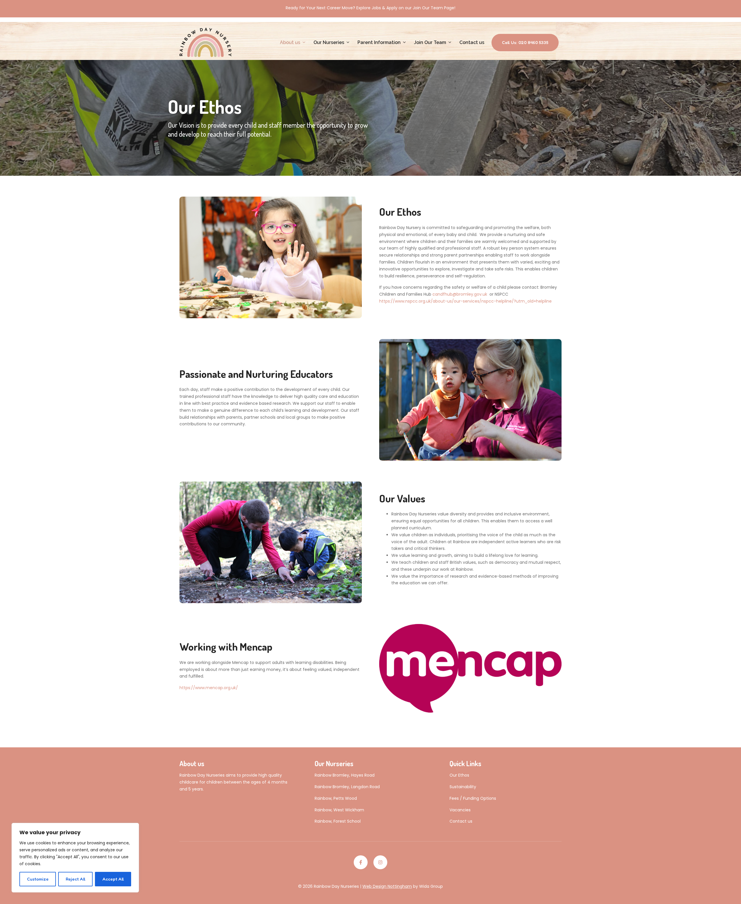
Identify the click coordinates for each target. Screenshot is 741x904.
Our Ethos (459, 775)
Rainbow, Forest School (338, 821)
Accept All (113, 879)
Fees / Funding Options (473, 798)
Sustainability (463, 787)
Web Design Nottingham (387, 886)
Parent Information (379, 42)
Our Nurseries (328, 42)
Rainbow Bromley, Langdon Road (347, 787)
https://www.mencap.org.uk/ (208, 688)
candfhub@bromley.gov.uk (460, 294)
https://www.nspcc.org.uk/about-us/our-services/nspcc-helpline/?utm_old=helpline (465, 301)
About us (290, 42)
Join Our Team (430, 42)
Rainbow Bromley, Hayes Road (345, 775)
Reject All (75, 879)
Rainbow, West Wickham (339, 810)
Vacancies (460, 810)
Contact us (471, 42)
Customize (38, 879)
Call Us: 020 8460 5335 (525, 42)
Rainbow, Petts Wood (336, 798)
